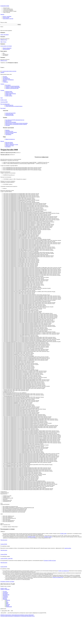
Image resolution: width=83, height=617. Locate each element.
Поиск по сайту (3, 22)
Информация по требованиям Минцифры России (24, 615)
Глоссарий (7, 125)
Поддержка (5, 593)
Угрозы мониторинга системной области (13, 106)
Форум (4, 41)
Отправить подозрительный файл (12, 86)
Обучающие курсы (9, 131)
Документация (6, 7)
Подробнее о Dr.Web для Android (7, 581)
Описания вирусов (9, 105)
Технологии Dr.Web (9, 115)
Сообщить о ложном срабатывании (12, 87)
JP (9, 71)
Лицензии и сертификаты (8, 79)
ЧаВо (1, 41)
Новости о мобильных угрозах (11, 144)
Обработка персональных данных (7, 614)
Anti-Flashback (8, 134)
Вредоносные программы (10, 122)
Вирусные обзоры (9, 142)
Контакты (5, 597)
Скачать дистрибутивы (8, 9)
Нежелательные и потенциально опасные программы (16, 123)
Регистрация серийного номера (9, 11)
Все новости (8, 146)
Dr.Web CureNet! (8, 95)
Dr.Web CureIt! (8, 94)
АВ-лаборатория (6, 78)
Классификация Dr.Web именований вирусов (14, 119)
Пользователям (6, 594)
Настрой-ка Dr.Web (9, 133)
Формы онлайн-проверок (10, 93)
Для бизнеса (5, 77)
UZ (13, 71)
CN (3, 71)
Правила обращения (7, 48)
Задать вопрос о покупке (8, 18)
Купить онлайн (6, 17)
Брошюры (7, 130)
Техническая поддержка (8, 10)
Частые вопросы (6, 49)
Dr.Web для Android (64, 570)
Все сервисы (8, 85)
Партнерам (5, 595)
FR (7, 71)
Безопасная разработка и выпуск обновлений (24, 614)
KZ (11, 71)
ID (15, 71)
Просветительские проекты (11, 132)
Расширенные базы (9, 114)
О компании (5, 81)
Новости (5, 80)
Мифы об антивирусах (10, 139)
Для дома (5, 76)
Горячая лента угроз (9, 145)
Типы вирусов (8, 121)
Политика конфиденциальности (7, 615)
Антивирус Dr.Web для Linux (50, 560)
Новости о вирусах (9, 143)
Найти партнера (6, 12)
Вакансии (5, 599)
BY (14, 71)
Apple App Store (67, 548)
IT (8, 71)
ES (6, 71)
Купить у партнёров (7, 16)
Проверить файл (8, 91)
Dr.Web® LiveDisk (31, 536)
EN (4, 71)
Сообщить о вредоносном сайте (12, 88)
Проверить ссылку (9, 92)
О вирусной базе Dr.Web (10, 113)
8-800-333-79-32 (3, 39)
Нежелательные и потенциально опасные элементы (16, 124)
